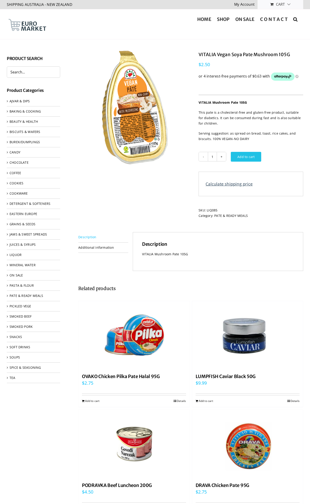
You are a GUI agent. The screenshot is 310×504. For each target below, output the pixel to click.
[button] (295, 18)
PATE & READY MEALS (231, 215)
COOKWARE (19, 193)
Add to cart (246, 157)
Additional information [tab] (96, 247)
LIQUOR (16, 255)
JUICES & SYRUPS (23, 244)
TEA (12, 378)
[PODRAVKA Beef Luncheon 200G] (134, 444)
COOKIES (16, 183)
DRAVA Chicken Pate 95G (222, 485)
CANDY (15, 152)
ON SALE (16, 275)
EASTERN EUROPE (23, 214)
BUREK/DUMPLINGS (25, 142)
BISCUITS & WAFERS (25, 132)
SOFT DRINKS (20, 347)
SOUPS (15, 357)
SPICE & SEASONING (25, 367)
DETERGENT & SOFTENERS (30, 203)
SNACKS (16, 337)
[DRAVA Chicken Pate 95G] (247, 444)
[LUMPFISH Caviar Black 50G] (247, 335)
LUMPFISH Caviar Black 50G (226, 376)
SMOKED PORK (21, 326)
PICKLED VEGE (20, 306)
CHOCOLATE (19, 162)
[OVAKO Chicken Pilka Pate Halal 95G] (134, 335)
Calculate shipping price (229, 184)
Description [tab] (87, 237)
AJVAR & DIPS (20, 101)
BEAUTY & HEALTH (24, 121)
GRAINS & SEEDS (22, 224)
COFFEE (15, 173)
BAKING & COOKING (25, 111)
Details (181, 401)
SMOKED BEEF (21, 316)
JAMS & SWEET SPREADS (28, 234)
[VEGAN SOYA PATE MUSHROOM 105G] (135, 107)
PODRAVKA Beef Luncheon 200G (117, 485)
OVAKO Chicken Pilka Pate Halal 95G (121, 376)
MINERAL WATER (23, 265)
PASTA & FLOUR (22, 285)
